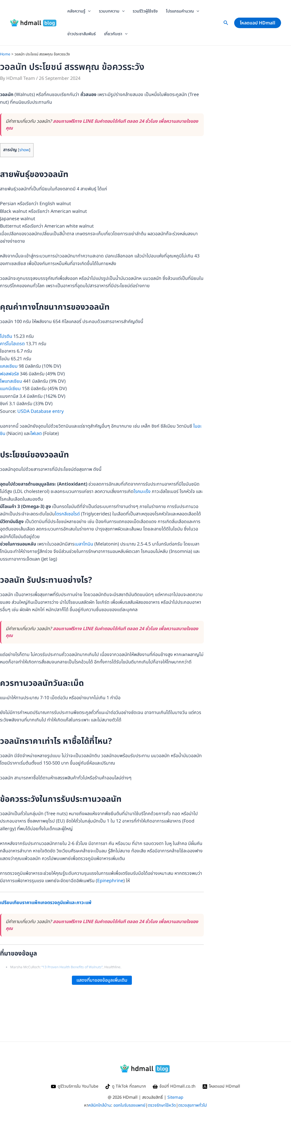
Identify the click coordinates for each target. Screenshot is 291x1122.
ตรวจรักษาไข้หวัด (162, 1105)
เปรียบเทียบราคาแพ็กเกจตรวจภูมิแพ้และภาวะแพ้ (46, 902)
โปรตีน (6, 336)
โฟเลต (36, 433)
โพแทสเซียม (11, 381)
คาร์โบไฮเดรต (12, 343)
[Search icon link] (225, 24)
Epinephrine (110, 880)
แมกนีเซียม (10, 388)
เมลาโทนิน (83, 544)
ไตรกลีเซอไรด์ (67, 514)
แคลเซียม (9, 366)
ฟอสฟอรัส (9, 373)
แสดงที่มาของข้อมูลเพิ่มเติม (101, 980)
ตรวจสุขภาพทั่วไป (192, 1105)
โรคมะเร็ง (142, 491)
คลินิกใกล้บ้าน (99, 1105)
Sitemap (175, 1097)
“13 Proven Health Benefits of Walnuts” (72, 967)
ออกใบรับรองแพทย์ (129, 1105)
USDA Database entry (40, 411)
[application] (88, 11)
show (24, 150)
